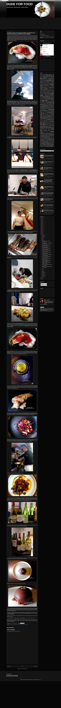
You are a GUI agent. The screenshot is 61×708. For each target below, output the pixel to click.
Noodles (48, 119)
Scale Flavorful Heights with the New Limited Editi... (46, 245)
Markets (41, 116)
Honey (52, 108)
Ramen (46, 127)
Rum (42, 129)
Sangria (51, 130)
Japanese (48, 112)
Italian (53, 111)
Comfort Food (42, 89)
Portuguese (47, 124)
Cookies (49, 90)
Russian (46, 129)
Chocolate (52, 85)
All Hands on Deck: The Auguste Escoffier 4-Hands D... (46, 251)
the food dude (47, 308)
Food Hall (50, 103)
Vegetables (42, 143)
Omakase (41, 120)
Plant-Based (46, 123)
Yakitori (45, 146)
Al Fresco (52, 74)
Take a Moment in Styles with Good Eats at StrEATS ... (47, 265)
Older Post (35, 666)
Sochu (41, 134)
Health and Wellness (43, 108)
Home (22, 666)
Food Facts (41, 103)
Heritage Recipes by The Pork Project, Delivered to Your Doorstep (49, 210)
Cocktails (41, 87)
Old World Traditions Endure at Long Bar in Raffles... (46, 247)
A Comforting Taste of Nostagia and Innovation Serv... (47, 243)
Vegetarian (47, 143)
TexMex (50, 140)
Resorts (47, 128)
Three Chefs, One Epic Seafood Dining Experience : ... (46, 253)
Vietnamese (45, 144)
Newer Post (9, 666)
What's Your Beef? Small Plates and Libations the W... (46, 257)
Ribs (50, 128)
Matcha (45, 116)
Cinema (43, 86)
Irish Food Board (49, 111)
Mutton (45, 119)
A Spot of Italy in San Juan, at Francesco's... (46, 241)
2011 (42, 218)
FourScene (47, 105)
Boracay (50, 79)
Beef (9, 624)
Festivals (52, 99)
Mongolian (52, 118)
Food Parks (45, 104)
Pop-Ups (51, 123)
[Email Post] (19, 623)
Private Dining (42, 125)
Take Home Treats (50, 138)
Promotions (44, 126)
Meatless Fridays (50, 116)
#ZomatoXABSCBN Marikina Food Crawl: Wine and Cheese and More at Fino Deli (49, 174)
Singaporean (47, 133)
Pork (41, 124)
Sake (21, 624)
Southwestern (52, 135)
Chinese (44, 85)
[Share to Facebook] (23, 623)
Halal (45, 107)
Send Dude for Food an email (44, 35)
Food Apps (49, 101)
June (42, 268)
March (43, 237)
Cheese (46, 84)
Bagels (47, 76)
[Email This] (20, 623)
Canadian (45, 82)
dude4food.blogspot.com (49, 310)
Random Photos (51, 127)
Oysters (41, 121)
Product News (51, 125)
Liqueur (41, 115)
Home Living (49, 108)
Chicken (52, 84)
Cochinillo (52, 86)
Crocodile (52, 91)
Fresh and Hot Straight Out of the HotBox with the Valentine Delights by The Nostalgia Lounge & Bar (49, 193)
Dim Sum (46, 95)
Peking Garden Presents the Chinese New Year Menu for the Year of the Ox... (48, 168)
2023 (42, 232)
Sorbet (47, 134)
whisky (46, 145)
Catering (41, 83)
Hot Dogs (41, 109)
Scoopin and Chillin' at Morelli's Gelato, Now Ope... (46, 263)
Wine (27, 624)
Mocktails (45, 118)
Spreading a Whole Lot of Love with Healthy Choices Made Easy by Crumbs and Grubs (48, 199)
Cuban (41, 92)
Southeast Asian (47, 135)
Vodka (49, 144)
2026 (42, 278)
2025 (42, 277)
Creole (49, 91)
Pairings (48, 121)
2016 (42, 224)
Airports (49, 74)
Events (49, 98)
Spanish (25, 624)
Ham (48, 107)
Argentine (41, 75)
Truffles (53, 141)
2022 (42, 231)
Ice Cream (42, 110)
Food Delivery (49, 102)
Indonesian (50, 110)
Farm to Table (42, 99)
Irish (45, 111)
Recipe (43, 128)
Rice (53, 128)
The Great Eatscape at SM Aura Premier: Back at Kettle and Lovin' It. (48, 156)
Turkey (42, 142)
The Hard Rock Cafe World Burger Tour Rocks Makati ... (46, 255)
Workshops (42, 146)
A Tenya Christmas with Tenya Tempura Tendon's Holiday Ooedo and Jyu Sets (48, 187)
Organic (49, 120)
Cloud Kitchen (47, 86)
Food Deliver (44, 102)
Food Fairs (45, 103)
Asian (47, 75)
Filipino (17, 624)
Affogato (41, 74)
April (42, 238)
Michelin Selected (52, 117)
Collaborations (46, 88)
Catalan (52, 82)
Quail (52, 126)
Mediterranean (42, 117)
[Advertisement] (28, 23)
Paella (44, 121)
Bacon (44, 76)
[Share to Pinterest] (23, 623)
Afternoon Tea (45, 74)
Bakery (51, 76)
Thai (53, 140)
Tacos (41, 138)
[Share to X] (22, 623)
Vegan (53, 142)
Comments (43, 285)
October (43, 273)
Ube (48, 142)
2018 (42, 226)
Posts (42, 283)
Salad (52, 129)
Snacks (52, 133)
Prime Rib (51, 124)
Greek (42, 107)
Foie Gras (45, 101)
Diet (43, 95)
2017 (42, 225)
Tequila (47, 140)
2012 (42, 219)
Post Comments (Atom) (24, 668)
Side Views (42, 133)
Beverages (52, 78)
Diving (41, 97)
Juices (53, 112)
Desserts (52, 94)
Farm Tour (46, 99)
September (43, 272)
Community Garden (50, 89)
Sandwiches (45, 130)
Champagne (51, 83)
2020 (42, 229)
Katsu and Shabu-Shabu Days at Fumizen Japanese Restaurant (48, 205)
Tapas (41, 139)
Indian (47, 110)
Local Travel (45, 115)
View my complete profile (43, 304)
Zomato (51, 146)
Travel (45, 141)
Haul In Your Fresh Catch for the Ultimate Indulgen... (46, 259)
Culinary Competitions (46, 92)
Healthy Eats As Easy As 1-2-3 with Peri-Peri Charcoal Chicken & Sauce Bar (49, 162)
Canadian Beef (48, 82)
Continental (45, 90)
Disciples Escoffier (13, 624)
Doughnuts (43, 97)
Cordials (44, 91)
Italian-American (44, 112)
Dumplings (51, 97)
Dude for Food (12, 623)
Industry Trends (42, 111)
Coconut (47, 87)
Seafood (23, 624)
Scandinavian (47, 131)
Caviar (44, 83)
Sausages (41, 131)
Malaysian (50, 115)
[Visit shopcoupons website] (47, 56)
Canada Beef (41, 82)
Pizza (41, 123)
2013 (42, 220)
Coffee (50, 87)
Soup (49, 134)
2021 (42, 230)
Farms (49, 99)
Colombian (51, 88)
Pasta (51, 121)
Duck (47, 97)
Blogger (40, 679)
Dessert (46, 94)
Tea (47, 139)
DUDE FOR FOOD (19, 4)
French (19, 624)
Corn (46, 91)
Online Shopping (45, 120)
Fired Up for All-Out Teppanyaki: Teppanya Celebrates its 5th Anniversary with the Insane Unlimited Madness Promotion (48, 180)
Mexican (47, 117)
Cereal (47, 83)
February (43, 236)
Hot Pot (46, 109)
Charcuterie (41, 84)
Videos (52, 143)
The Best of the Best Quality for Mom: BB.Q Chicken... (46, 249)
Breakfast (50, 80)
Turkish (46, 142)
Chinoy (48, 85)
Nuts (52, 119)
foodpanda (44, 105)
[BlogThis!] (21, 623)
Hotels (49, 109)
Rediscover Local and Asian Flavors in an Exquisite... (47, 267)
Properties (49, 126)
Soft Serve (44, 134)
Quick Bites (41, 127)
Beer (47, 78)
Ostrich (52, 120)
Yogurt (48, 146)
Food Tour (49, 104)
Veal (50, 142)
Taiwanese (44, 138)
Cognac (41, 88)
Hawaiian (51, 107)
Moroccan (42, 119)
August (43, 271)
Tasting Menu (44, 139)
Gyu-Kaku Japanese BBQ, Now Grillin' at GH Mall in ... (46, 261)
